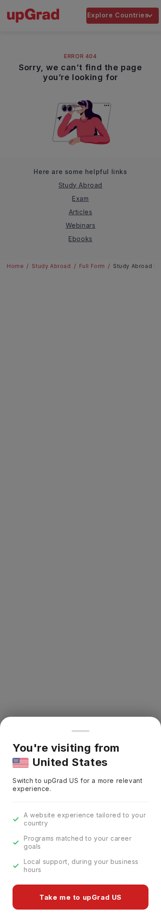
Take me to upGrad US (80, 897)
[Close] (80, 731)
